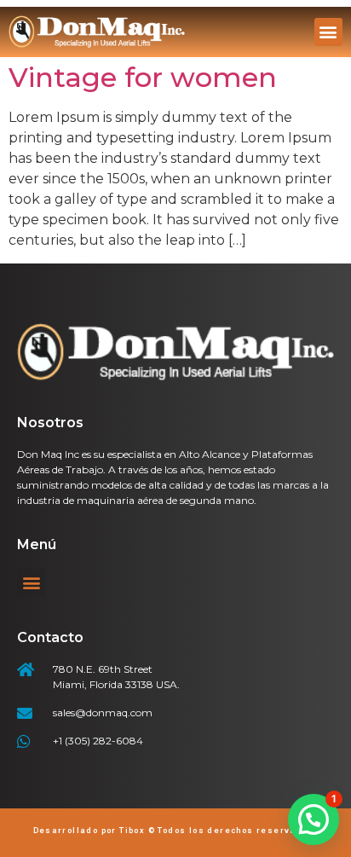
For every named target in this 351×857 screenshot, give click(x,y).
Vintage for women (143, 77)
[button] (328, 32)
